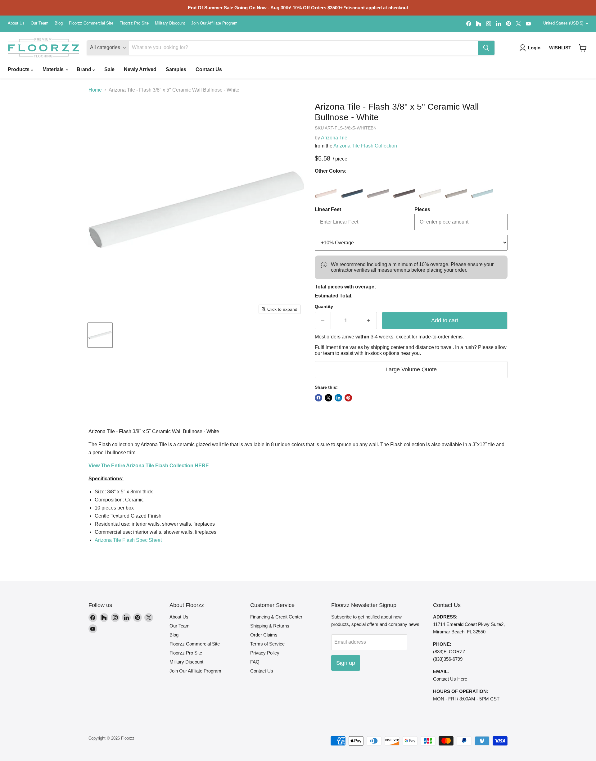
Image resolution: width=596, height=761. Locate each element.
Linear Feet (328, 209)
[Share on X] (328, 397)
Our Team (39, 23)
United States (563, 23)
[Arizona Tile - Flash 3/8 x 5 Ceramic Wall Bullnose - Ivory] (430, 188)
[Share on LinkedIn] (338, 397)
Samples (176, 69)
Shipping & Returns (269, 625)
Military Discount (170, 23)
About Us (16, 23)
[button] (583, 48)
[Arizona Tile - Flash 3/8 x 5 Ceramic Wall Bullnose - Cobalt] (352, 188)
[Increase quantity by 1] (369, 320)
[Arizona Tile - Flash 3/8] (100, 335)
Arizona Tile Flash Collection (365, 145)
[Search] (486, 48)
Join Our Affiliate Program (214, 23)
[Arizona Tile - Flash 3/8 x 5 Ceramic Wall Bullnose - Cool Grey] (378, 188)
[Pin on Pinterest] (348, 397)
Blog (59, 23)
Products (19, 69)
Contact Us (209, 69)
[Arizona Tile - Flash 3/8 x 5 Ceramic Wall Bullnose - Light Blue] (482, 188)
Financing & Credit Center (276, 616)
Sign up (345, 663)
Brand (85, 69)
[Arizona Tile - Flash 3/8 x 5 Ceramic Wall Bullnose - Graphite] (404, 188)
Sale (109, 69)
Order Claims (264, 634)
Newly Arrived (140, 69)
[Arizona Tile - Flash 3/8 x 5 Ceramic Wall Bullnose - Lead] (456, 188)
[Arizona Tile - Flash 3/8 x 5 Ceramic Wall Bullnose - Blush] (325, 188)
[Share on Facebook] (318, 397)
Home (95, 90)
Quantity (324, 306)
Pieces (422, 209)
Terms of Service (267, 643)
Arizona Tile (334, 137)
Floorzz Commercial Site (91, 23)
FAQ (255, 661)
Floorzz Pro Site (134, 23)
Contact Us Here (450, 679)
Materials (54, 69)
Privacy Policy (264, 652)
